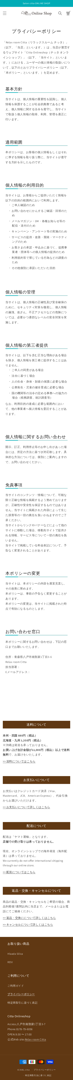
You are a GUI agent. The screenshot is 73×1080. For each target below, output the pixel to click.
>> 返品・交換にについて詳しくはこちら (29, 918)
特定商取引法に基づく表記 (38, 1075)
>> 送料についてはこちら (19, 761)
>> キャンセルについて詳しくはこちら (28, 924)
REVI (10, 962)
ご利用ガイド (15, 985)
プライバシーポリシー (21, 994)
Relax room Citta (35, 1039)
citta (27, 1069)
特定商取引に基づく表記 (22, 1002)
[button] (5, 13)
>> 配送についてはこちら (19, 872)
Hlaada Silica (15, 953)
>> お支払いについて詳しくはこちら (26, 807)
